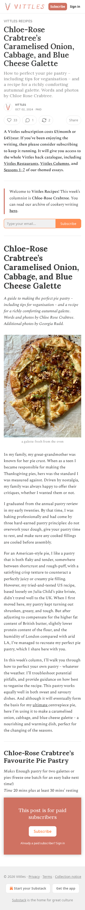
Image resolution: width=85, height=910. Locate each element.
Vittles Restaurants (21, 164)
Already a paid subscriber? (43, 843)
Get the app (65, 888)
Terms (47, 876)
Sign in (75, 6)
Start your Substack (30, 888)
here (13, 211)
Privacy (34, 876)
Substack (19, 900)
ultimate (40, 705)
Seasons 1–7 (14, 170)
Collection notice (68, 876)
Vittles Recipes (18, 21)
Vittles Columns (54, 164)
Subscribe (57, 6)
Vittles (20, 104)
